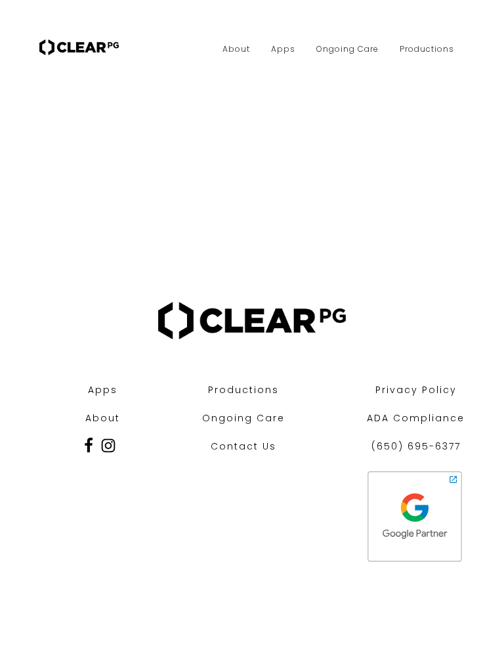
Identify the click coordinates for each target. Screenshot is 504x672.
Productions (427, 48)
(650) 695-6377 (416, 446)
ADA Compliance (416, 418)
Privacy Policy (416, 389)
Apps (283, 48)
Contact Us (243, 446)
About (236, 48)
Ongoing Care (347, 48)
